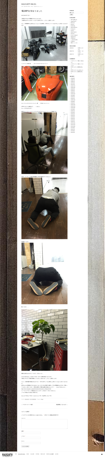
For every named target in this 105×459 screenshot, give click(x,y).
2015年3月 (73, 96)
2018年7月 (73, 79)
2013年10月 (73, 107)
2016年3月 (73, 92)
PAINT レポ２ (73, 67)
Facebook (101, 454)
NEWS (27, 454)
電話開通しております (62, 404)
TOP (16, 454)
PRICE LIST (43, 454)
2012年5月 (73, 115)
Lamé (72, 30)
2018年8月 (73, 78)
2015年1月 (73, 98)
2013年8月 (73, 109)
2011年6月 (73, 130)
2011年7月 (73, 129)
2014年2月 (73, 103)
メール (23, 436)
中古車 (72, 41)
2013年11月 (73, 106)
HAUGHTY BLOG (21, 454)
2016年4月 (73, 90)
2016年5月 (73, 89)
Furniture (72, 28)
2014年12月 (73, 99)
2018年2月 (73, 81)
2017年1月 (73, 84)
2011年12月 (73, 123)
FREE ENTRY (73, 27)
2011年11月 (73, 124)
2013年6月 (73, 112)
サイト (22, 441)
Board (72, 24)
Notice (32, 6)
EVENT (72, 25)
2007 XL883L (73, 19)
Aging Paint (73, 21)
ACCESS (56, 454)
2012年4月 (73, 116)
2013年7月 (73, 110)
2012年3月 (73, 118)
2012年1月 (73, 121)
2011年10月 (73, 126)
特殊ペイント (73, 42)
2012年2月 (73, 120)
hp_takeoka (79, 70)
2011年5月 (73, 132)
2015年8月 (73, 95)
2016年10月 (73, 87)
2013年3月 (73, 113)
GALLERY (32, 454)
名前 (22, 431)
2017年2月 (73, 82)
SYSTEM (37, 454)
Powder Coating (73, 35)
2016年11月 (73, 86)
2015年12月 (73, 93)
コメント (23, 418)
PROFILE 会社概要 (50, 454)
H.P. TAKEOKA (33, 399)
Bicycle (72, 22)
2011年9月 (73, 127)
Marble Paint (73, 32)
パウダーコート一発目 (27, 404)
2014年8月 (73, 101)
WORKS (72, 38)
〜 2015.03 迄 (73, 39)
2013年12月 (73, 104)
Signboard (72, 36)
